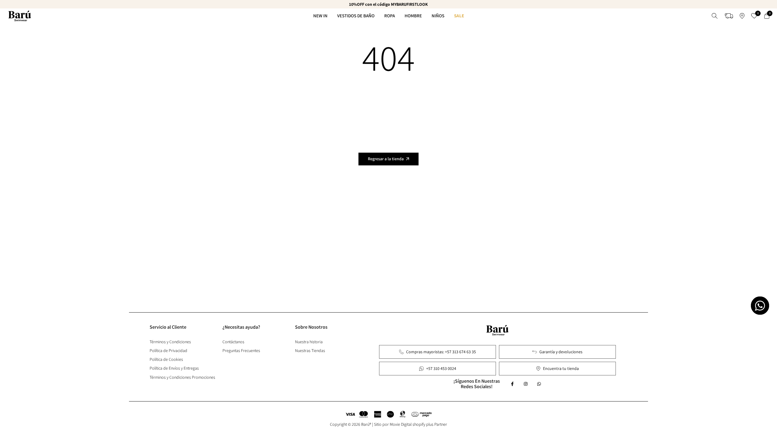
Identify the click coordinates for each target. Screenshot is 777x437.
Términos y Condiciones (170, 341)
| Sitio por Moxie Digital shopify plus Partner (409, 424)
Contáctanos (233, 341)
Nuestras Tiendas (310, 350)
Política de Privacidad (168, 350)
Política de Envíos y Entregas (174, 368)
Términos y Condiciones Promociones (182, 377)
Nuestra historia (309, 341)
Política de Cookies (166, 359)
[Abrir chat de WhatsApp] (760, 305)
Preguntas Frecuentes (241, 350)
